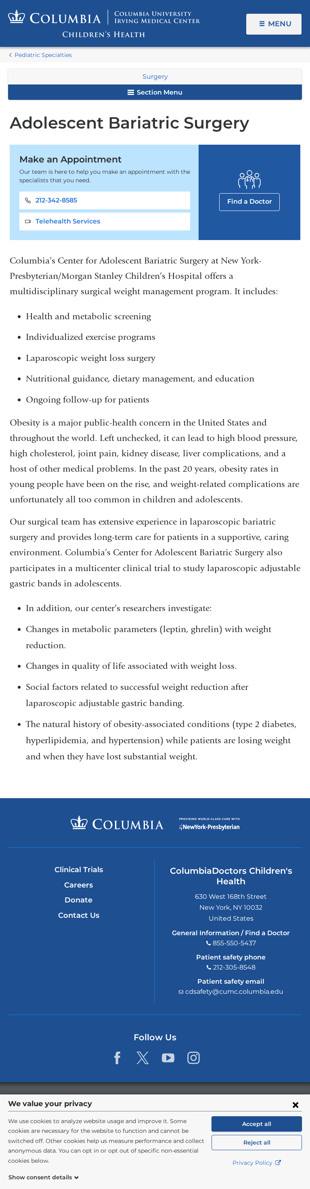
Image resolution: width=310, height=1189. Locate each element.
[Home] (104, 23)
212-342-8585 (56, 200)
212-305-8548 (234, 967)
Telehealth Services (68, 221)
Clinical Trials (78, 869)
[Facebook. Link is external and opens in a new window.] (117, 1058)
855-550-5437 (234, 943)
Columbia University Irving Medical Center (117, 822)
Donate (78, 900)
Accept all (256, 1124)
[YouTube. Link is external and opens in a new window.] (168, 1058)
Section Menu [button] (158, 92)
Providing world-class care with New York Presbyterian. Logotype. (209, 824)
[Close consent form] (295, 1104)
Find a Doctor (249, 201)
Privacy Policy (253, 1162)
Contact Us (78, 915)
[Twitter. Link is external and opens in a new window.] (142, 1058)
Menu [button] (279, 23)
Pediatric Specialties (43, 55)
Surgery (155, 76)
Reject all (256, 1142)
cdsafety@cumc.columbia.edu (234, 991)
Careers (78, 885)
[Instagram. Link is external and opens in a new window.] (193, 1058)
